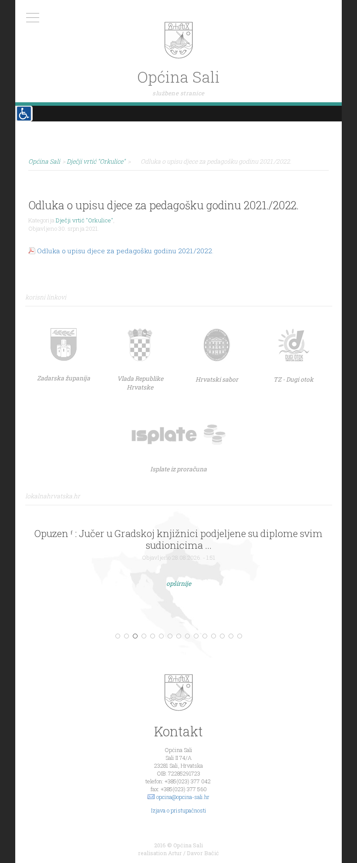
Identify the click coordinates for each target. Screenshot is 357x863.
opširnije (178, 583)
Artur (175, 853)
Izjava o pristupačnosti (178, 810)
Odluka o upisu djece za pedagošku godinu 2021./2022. (125, 250)
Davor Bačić (203, 853)
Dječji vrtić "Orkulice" (84, 220)
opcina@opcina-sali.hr (182, 796)
